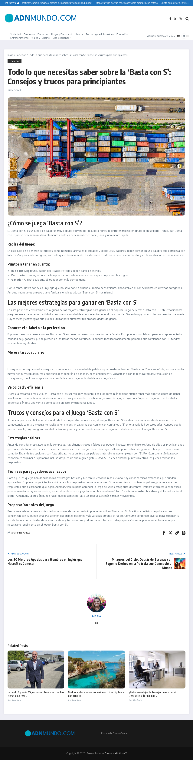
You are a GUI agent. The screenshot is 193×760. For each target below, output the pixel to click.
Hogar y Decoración (62, 34)
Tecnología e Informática (100, 34)
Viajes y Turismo (40, 37)
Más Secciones (61, 37)
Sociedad (15, 34)
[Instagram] (96, 623)
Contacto (125, 733)
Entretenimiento (19, 37)
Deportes (43, 34)
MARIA (96, 616)
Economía (29, 34)
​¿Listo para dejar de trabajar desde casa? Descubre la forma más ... (152, 694)
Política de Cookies (111, 733)
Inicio (10, 54)
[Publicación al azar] (178, 36)
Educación (122, 34)
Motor (79, 34)
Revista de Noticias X (116, 753)
